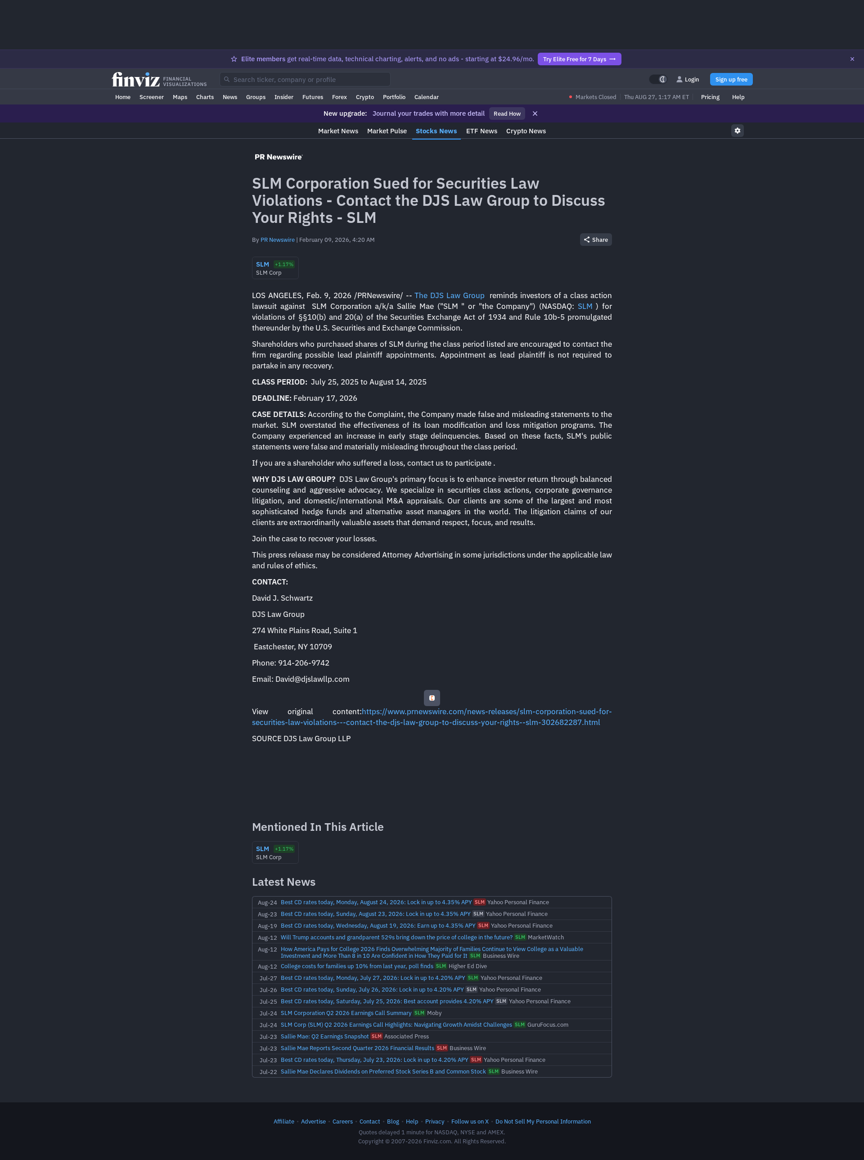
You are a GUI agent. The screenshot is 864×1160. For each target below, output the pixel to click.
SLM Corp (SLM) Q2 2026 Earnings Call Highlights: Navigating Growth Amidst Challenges (396, 1024)
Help (738, 96)
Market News (338, 131)
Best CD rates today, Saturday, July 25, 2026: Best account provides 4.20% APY (387, 1001)
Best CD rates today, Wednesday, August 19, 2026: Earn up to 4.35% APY (378, 925)
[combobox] (305, 79)
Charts (205, 96)
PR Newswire (278, 239)
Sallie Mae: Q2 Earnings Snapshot (325, 1036)
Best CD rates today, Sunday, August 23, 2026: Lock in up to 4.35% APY (376, 913)
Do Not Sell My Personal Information (543, 1121)
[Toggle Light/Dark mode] (658, 79)
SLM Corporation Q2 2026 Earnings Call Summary (346, 1012)
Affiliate (284, 1121)
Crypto (365, 96)
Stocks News (436, 131)
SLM (585, 306)
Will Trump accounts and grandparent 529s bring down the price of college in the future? (397, 937)
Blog (393, 1121)
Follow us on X (470, 1121)
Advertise (313, 1121)
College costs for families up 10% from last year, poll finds (357, 966)
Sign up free (731, 79)
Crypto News (526, 131)
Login (692, 79)
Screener (152, 96)
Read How (507, 113)
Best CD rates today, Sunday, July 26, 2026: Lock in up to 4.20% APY (372, 989)
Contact (370, 1121)
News (230, 96)
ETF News (481, 131)
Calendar (426, 96)
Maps (180, 96)
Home (122, 96)
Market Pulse (387, 131)
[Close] (852, 58)
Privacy (435, 1121)
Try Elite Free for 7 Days (574, 59)
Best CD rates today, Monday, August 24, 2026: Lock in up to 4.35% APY (376, 902)
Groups (256, 96)
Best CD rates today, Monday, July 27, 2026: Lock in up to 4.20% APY (373, 977)
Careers (343, 1121)
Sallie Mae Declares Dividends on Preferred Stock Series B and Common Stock (383, 1071)
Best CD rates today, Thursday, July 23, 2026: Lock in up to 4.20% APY (374, 1059)
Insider (283, 96)
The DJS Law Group (449, 295)
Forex (339, 96)
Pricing (710, 96)
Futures (312, 96)
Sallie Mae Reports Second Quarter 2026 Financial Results (357, 1047)
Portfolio (394, 96)
